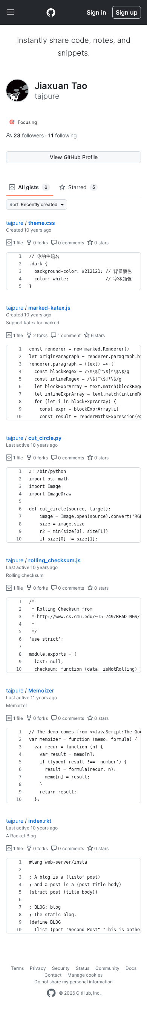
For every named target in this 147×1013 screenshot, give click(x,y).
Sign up (127, 12)
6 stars (97, 335)
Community (107, 968)
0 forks (40, 242)
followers (29, 135)
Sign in (96, 12)
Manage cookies (85, 975)
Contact (52, 975)
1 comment (69, 335)
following (62, 135)
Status (82, 968)
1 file (17, 242)
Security (61, 968)
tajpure (14, 223)
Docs (131, 968)
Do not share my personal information (73, 981)
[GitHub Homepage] (51, 993)
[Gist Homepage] (50, 12)
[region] (73, 271)
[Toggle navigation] (10, 12)
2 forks (39, 335)
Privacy (38, 968)
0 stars (101, 242)
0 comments (70, 242)
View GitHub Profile (74, 157)
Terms (17, 968)
